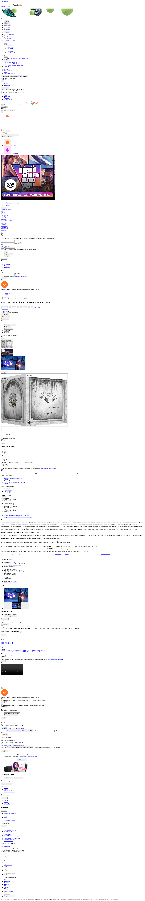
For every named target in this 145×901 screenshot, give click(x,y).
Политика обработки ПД (10, 830)
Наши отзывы (10, 47)
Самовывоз (6, 66)
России (66, 554)
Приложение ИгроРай (9, 820)
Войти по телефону (9, 247)
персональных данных (21, 276)
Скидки (6, 788)
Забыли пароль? (5, 246)
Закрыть (3, 656)
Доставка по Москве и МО (13, 62)
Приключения (16, 565)
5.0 (4, 854)
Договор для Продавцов (10, 839)
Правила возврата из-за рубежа (12, 838)
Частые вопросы (8, 818)
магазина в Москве (105, 554)
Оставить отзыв (4, 624)
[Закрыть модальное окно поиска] (1, 129)
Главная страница (8, 293)
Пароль (17, 243)
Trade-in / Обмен (8, 790)
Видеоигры (7, 297)
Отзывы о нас (7, 834)
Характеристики (5, 371)
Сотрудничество (11, 49)
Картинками (9, 136)
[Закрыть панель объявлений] (1, 18)
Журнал (6, 800)
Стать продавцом (8, 70)
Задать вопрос (4, 618)
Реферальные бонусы (9, 73)
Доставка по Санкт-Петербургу (15, 65)
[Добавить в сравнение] (6, 734)
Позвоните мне (4, 88)
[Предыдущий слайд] (2, 635)
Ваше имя (17, 273)
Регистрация (4, 258)
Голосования (10, 48)
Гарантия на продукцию (10, 813)
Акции (5, 72)
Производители (8, 832)
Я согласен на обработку (14, 276)
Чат (2, 81)
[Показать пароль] (20, 243)
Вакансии (9, 53)
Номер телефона (19, 275)
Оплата (5, 68)
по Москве (58, 554)
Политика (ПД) (11, 52)
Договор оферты (8, 831)
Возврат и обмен (8, 814)
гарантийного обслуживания (48, 468)
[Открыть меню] (2, 105)
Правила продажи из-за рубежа (12, 837)
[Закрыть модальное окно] (2, 234)
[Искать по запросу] (2, 112)
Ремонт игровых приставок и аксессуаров (17, 58)
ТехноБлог (6, 803)
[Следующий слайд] (4, 635)
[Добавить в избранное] (3, 734)
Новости (6, 802)
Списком (3, 136)
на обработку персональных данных (29, 756)
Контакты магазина (9, 828)
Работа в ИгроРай (8, 841)
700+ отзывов (7, 861)
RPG (22, 565)
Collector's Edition (14, 581)
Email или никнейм (20, 241)
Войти (8, 131)
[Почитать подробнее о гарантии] (2, 468)
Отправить (3, 278)
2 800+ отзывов (8, 856)
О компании (10, 51)
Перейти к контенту (6, 1)
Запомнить (5, 245)
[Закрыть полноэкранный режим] (2, 337)
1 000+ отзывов (8, 865)
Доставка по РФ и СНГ (13, 63)
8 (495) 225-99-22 (5, 79)
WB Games (13, 562)
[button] (72, 499)
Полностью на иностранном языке (19, 567)
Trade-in (6, 69)
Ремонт (5, 817)
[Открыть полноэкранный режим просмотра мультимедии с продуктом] (34, 400)
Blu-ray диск (14, 582)
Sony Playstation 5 (8, 296)
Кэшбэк (6, 789)
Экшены (10, 565)
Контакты (9, 45)
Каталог (6, 294)
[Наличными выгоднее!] (2, 439)
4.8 (4, 858)
